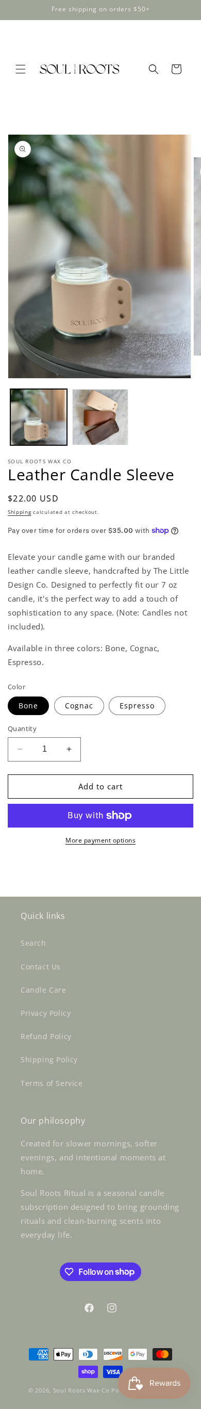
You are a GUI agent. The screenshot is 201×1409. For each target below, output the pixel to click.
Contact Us (41, 966)
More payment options (100, 840)
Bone (28, 705)
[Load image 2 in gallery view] (100, 417)
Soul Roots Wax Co (81, 1390)
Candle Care (43, 990)
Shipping (19, 511)
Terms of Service (52, 1083)
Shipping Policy (49, 1059)
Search (33, 943)
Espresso (137, 705)
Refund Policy (46, 1036)
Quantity (22, 728)
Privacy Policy (46, 1013)
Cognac (79, 705)
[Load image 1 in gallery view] (38, 417)
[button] (20, 69)
